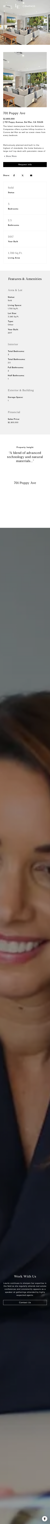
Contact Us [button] (25, 1302)
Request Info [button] (25, 164)
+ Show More (10, 156)
